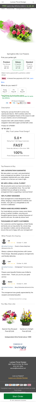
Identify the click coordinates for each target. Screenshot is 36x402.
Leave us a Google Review (18, 378)
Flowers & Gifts (10, 8)
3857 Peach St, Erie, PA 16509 (18, 364)
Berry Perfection (19, 287)
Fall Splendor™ (19, 267)
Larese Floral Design (18, 2)
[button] (32, 397)
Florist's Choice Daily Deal (22, 246)
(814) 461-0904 (18, 366)
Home (3, 8)
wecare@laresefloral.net (18, 368)
